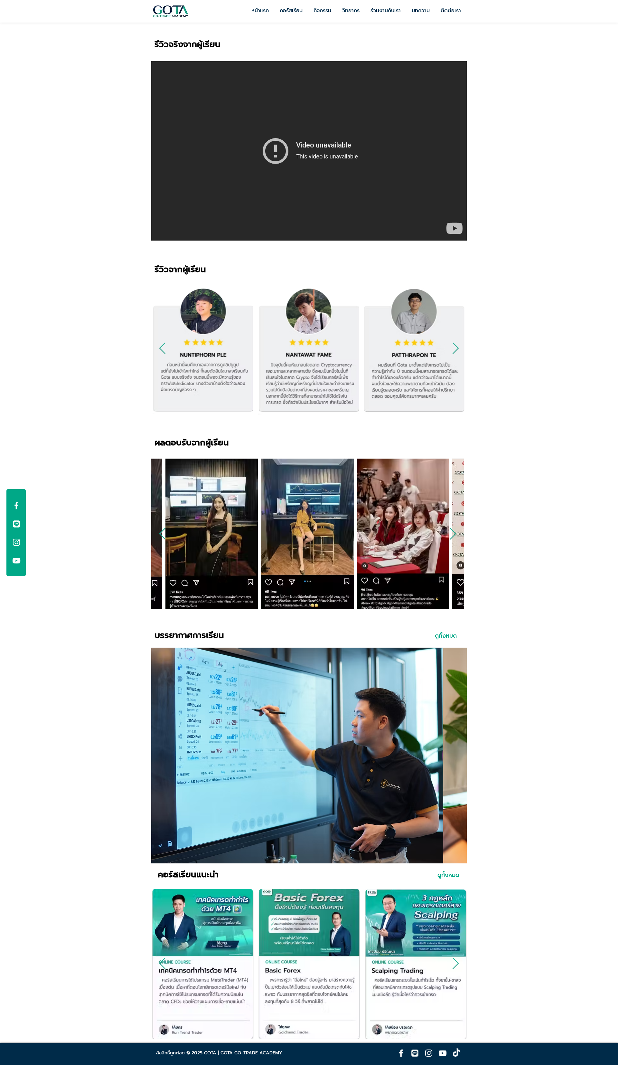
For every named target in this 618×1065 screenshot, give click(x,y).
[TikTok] (456, 1053)
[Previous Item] (162, 348)
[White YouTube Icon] (16, 561)
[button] (309, 755)
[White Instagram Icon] (16, 542)
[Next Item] (455, 348)
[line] (16, 524)
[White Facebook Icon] (16, 505)
